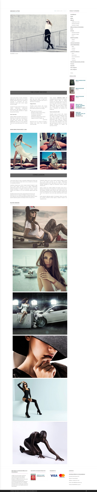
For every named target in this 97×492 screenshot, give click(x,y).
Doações (36, 6)
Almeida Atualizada (75, 23)
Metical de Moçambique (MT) (55, 0)
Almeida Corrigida (75, 25)
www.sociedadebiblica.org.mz (75, 484)
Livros (24, 6)
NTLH (73, 35)
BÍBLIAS (19, 6)
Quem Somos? (55, 6)
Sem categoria (73, 67)
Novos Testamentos (76, 56)
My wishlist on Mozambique (67, 0)
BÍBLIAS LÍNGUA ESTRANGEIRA (77, 27)
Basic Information (14, 58)
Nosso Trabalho (42, 6)
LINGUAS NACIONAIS (74, 43)
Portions (72, 63)
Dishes (71, 73)
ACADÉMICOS (73, 14)
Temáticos (74, 60)
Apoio (73, 53)
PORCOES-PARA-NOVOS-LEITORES (77, 62)
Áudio (71, 16)
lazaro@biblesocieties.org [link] (77, 482)
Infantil (73, 39)
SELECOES (72, 65)
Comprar (49, 6)
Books (71, 29)
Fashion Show (19, 83)
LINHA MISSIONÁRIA (74, 44)
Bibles (71, 18)
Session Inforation (15, 74)
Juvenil (73, 41)
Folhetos (73, 48)
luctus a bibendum (17, 62)
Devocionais (74, 55)
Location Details (14, 64)
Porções (73, 49)
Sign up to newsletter (15, 0)
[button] (77, 484)
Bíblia (73, 46)
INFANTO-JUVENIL (29, 6)
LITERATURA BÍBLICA (74, 51)
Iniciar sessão (77, 0)
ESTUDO (72, 30)
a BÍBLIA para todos (76, 22)
